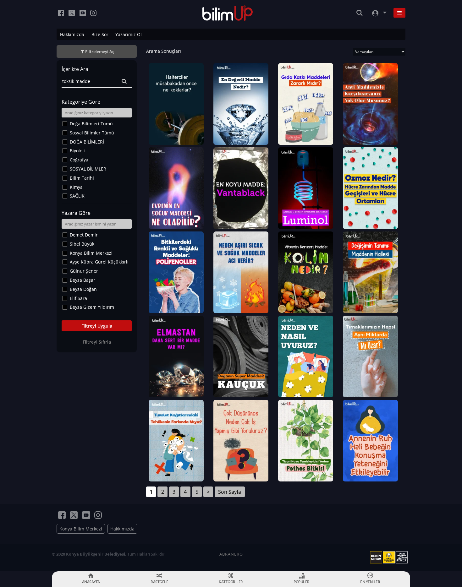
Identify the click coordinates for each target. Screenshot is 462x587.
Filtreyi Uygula (96, 326)
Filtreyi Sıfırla (97, 342)
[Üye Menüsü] (378, 13)
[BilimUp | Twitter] (71, 13)
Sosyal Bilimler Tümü (92, 133)
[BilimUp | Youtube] (82, 13)
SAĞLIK (77, 196)
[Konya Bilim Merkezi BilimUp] (227, 13)
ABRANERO (231, 554)
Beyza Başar (82, 280)
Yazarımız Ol (128, 34)
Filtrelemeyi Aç (99, 51)
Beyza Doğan (83, 289)
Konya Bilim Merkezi (91, 253)
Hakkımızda (72, 34)
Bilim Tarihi (82, 178)
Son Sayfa (229, 491)
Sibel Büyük (82, 244)
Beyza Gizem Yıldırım (92, 307)
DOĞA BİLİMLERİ (87, 142)
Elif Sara (78, 298)
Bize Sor (99, 34)
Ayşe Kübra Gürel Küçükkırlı (99, 262)
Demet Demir (84, 235)
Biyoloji (77, 151)
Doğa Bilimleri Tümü (91, 124)
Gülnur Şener (84, 271)
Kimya (76, 187)
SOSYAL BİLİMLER (88, 169)
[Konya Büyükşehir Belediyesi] (390, 557)
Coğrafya (79, 160)
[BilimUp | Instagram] (93, 13)
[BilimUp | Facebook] (61, 13)
